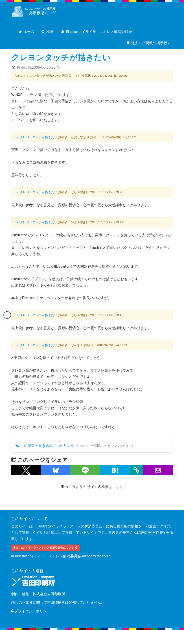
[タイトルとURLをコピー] (136, 470)
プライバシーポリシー (31, 611)
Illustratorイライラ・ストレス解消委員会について (43, 547)
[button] (26, 470)
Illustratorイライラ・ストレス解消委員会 (98, 32)
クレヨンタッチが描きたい (61, 57)
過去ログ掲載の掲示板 (148, 43)
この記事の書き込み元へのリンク (47, 446)
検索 (50, 32)
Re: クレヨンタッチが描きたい (36, 137)
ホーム (28, 32)
